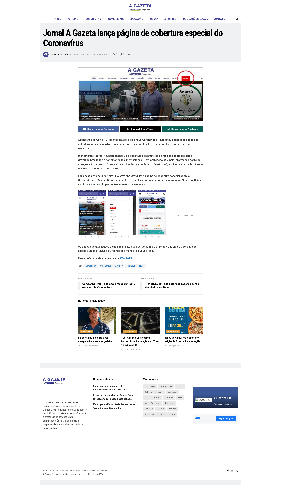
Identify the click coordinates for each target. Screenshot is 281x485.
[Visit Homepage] (140, 7)
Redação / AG (61, 54)
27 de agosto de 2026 (89, 346)
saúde (142, 266)
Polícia (153, 18)
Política (172, 409)
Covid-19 (119, 266)
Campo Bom (91, 266)
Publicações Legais (194, 18)
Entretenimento (152, 397)
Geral (180, 397)
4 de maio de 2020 (81, 54)
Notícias (72, 18)
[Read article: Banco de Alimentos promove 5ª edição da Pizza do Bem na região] (184, 320)
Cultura (180, 386)
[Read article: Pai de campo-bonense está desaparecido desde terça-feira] (97, 320)
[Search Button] (237, 19)
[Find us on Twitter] (236, 471)
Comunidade (116, 18)
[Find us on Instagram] (232, 471)
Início (57, 18)
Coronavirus (105, 266)
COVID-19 (126, 258)
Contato (219, 18)
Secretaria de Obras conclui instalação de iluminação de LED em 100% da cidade (140, 341)
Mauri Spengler (152, 403)
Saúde (172, 414)
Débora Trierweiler (154, 392)
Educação (136, 18)
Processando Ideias (155, 414)
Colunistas (93, 18)
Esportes (169, 18)
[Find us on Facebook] (228, 471)
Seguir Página (226, 418)
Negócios (169, 403)
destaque (131, 266)
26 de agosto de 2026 (175, 346)
